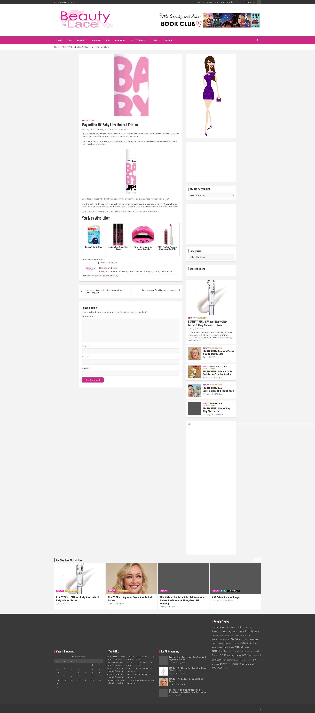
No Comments (120, 129)
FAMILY (156, 40)
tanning (245, 664)
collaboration (245, 635)
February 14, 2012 (89, 129)
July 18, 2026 (174, 663)
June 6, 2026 (208, 357)
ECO (108, 40)
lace (201, 329)
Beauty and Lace (105, 129)
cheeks (221, 635)
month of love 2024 (247, 651)
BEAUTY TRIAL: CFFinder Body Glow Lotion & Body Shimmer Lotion (207, 323)
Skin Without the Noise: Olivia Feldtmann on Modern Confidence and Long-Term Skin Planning (130, 600)
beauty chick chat (233, 631)
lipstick (231, 647)
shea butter (248, 660)
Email (85, 357)
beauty (217, 631)
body (249, 631)
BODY (212, 366)
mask (247, 647)
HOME (60, 40)
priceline (239, 660)
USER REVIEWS (201, 318)
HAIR (70, 40)
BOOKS (168, 40)
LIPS (92, 120)
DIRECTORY (225, 2)
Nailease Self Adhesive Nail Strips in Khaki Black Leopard (104, 291)
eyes (226, 639)
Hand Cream (181, 591)
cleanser (229, 635)
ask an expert (244, 627)
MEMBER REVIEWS (210, 2)
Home (197, 2)
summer (224, 664)
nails (223, 655)
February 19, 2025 (210, 394)
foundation (243, 640)
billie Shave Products (222, 597)
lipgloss (219, 647)
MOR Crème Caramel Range (174, 597)
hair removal (217, 643)
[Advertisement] (211, 162)
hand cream (228, 643)
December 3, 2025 (168, 601)
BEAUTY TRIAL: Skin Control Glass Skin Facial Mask (218, 389)
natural (247, 655)
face (234, 639)
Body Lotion (221, 366)
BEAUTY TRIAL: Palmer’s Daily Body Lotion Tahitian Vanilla (217, 373)
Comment (87, 316)
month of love (234, 651)
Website (86, 368)
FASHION (96, 40)
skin (256, 659)
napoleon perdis (234, 655)
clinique (237, 635)
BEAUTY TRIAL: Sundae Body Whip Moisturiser (216, 410)
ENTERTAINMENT (139, 40)
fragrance (254, 640)
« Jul (56, 687)
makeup (239, 647)
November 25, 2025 (220, 601)
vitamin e (227, 668)
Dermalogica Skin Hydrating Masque (159, 290)
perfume (231, 660)
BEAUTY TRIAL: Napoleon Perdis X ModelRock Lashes (218, 352)
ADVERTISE (237, 2)
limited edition (247, 643)
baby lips (90, 276)
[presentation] (255, 560)
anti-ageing (218, 627)
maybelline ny (112, 276)
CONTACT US (250, 2)
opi (224, 660)
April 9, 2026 (113, 607)
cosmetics (217, 639)
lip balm (98, 276)
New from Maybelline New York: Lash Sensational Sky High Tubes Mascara (187, 658)
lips (103, 276)
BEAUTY (81, 40)
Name (85, 346)
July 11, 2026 (193, 329)
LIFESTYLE (120, 40)
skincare (215, 664)
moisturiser (220, 650)
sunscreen (236, 664)
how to (236, 643)
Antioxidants (232, 627)
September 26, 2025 (211, 377)
